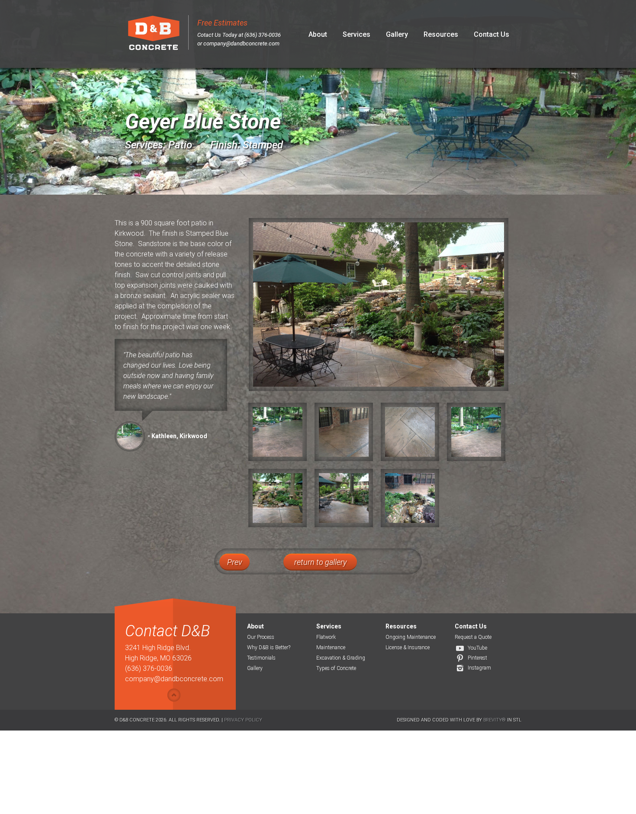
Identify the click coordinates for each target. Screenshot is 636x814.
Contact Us (491, 34)
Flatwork (326, 637)
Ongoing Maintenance (410, 637)
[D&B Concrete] (153, 34)
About (317, 34)
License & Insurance (407, 647)
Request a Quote (473, 637)
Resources (441, 34)
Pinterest (477, 658)
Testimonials (261, 658)
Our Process (260, 637)
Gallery (397, 34)
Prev (234, 562)
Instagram (479, 668)
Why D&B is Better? (268, 647)
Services (356, 34)
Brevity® (494, 720)
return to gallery (320, 562)
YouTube (477, 648)
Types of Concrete (336, 668)
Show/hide (174, 695)
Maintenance (330, 647)
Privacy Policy (243, 720)
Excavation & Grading (340, 658)
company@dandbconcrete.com (241, 43)
